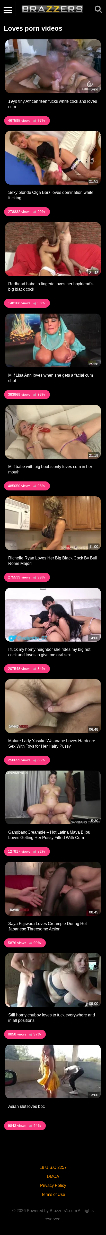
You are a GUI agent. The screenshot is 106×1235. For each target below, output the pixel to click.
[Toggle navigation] (7, 9)
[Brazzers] (54, 9)
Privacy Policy (53, 1185)
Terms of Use (53, 1194)
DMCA (53, 1176)
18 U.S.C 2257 (53, 1167)
